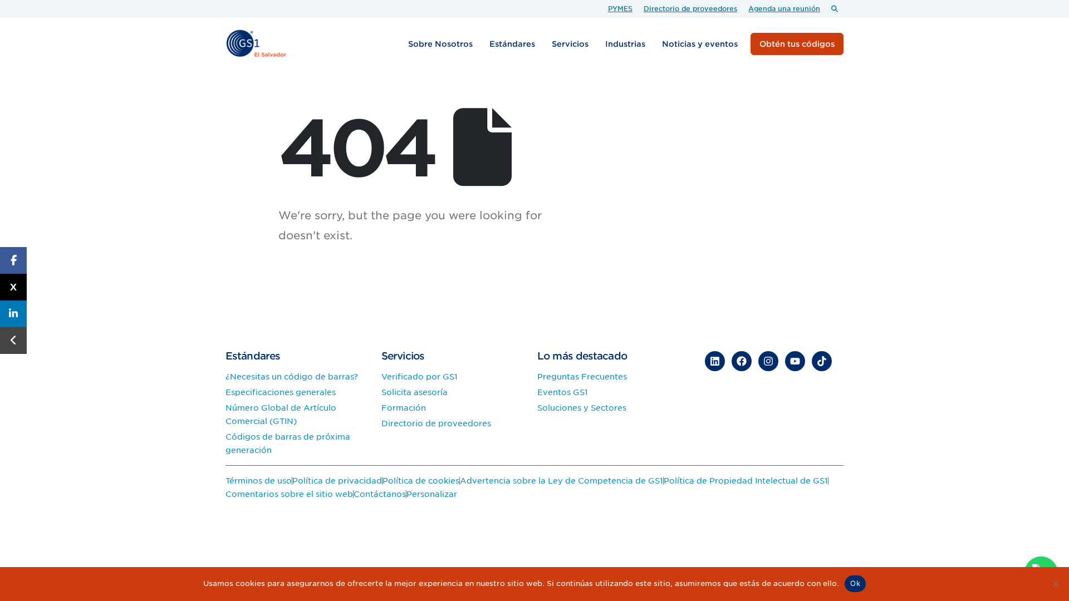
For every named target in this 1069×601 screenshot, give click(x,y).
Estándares (512, 44)
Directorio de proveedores (690, 8)
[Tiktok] (822, 361)
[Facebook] (742, 361)
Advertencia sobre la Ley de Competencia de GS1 (561, 480)
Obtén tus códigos (797, 44)
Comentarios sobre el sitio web (289, 494)
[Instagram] (768, 361)
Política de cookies (421, 480)
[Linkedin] (715, 361)
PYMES (620, 8)
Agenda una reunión (784, 8)
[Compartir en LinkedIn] (13, 313)
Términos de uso (258, 480)
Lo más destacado (582, 356)
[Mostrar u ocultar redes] (13, 340)
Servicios (570, 44)
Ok (855, 583)
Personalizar (431, 494)
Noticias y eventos (700, 44)
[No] (1055, 583)
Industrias (625, 44)
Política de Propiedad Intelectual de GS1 (746, 480)
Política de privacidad (337, 480)
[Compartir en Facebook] (13, 260)
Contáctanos (380, 494)
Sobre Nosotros (440, 44)
